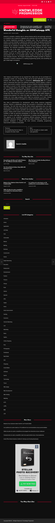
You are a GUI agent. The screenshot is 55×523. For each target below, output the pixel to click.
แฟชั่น (5, 406)
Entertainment (7, 272)
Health (5, 302)
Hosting (5, 314)
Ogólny (5, 337)
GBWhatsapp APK (38, 80)
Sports (5, 375)
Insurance (6, 318)
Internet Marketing (8, 321)
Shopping (6, 364)
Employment (6, 268)
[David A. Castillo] (10, 144)
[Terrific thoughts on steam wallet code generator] (53, 262)
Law (5, 325)
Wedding (6, 398)
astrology (6, 230)
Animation (6, 218)
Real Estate (6, 356)
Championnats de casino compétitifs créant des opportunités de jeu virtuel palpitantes (24, 435)
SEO (5, 360)
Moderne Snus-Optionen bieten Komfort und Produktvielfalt (17, 423)
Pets (5, 344)
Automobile (6, 237)
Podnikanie (6, 352)
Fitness (5, 283)
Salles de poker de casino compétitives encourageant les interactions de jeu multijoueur (13, 191)
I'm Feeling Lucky (40, 19)
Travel (5, 383)
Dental (5, 256)
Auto (5, 233)
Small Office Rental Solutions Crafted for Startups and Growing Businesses (21, 439)
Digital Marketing (8, 260)
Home (5, 306)
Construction (7, 253)
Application (6, 226)
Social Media (7, 367)
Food (5, 287)
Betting (5, 245)
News (5, 333)
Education (6, 264)
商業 (5, 409)
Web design (6, 386)
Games (5, 291)
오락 (5, 413)
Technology (6, 379)
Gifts (5, 298)
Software (6, 371)
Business (6, 249)
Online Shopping (7, 341)
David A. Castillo (15, 33)
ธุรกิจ (5, 402)
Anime (5, 222)
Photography (7, 348)
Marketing (6, 329)
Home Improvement (8, 310)
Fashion (5, 276)
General (5, 295)
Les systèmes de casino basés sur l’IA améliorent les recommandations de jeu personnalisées (38, 184)
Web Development (8, 390)
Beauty (5, 241)
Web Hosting (7, 394)
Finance (5, 279)
